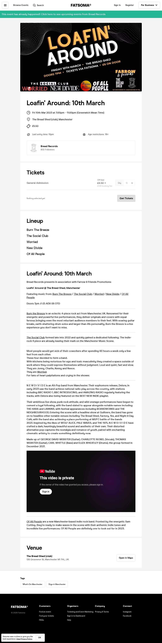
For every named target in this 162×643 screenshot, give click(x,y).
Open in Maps (126, 558)
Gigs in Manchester (57, 584)
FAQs (41, 620)
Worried (99, 293)
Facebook (127, 616)
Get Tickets (126, 198)
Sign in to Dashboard (76, 616)
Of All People (34, 521)
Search (40, 5)
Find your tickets (46, 616)
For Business (147, 5)
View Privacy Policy (24, 639)
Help (69, 620)
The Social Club (83, 293)
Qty (119, 183)
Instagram (127, 612)
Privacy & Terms (102, 612)
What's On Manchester (32, 584)
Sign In (117, 5)
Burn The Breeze (62, 293)
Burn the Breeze (36, 313)
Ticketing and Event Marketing (80, 612)
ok (39, 637)
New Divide (112, 293)
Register (129, 5)
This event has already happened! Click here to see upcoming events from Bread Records (54, 14)
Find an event (45, 612)
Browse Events (20, 5)
